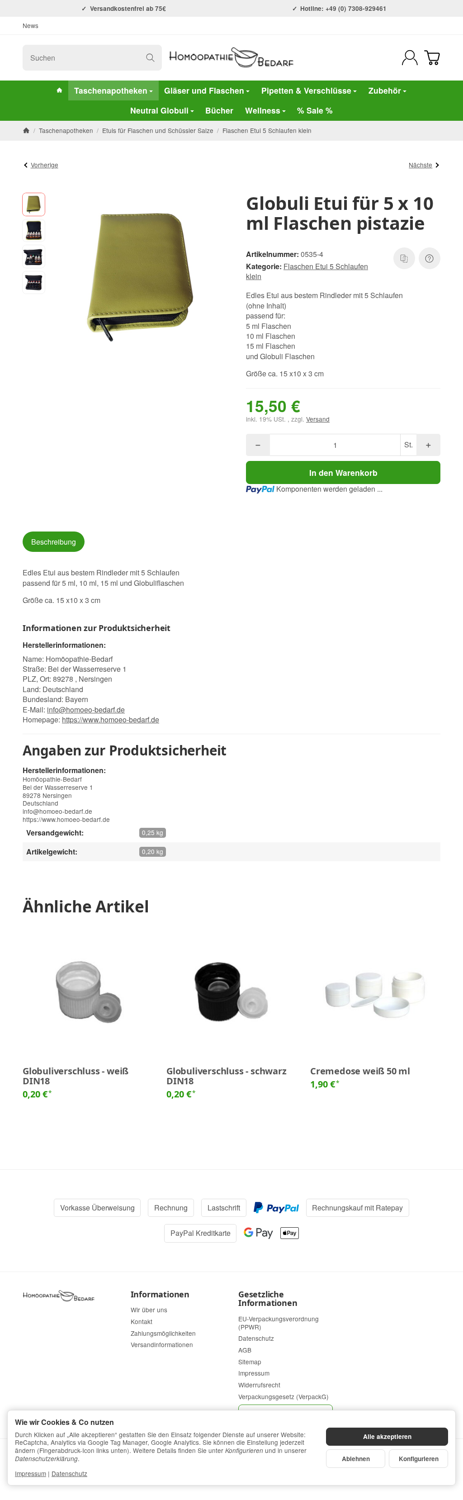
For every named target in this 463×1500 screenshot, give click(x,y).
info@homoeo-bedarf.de (86, 709)
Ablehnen (356, 1458)
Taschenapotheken (110, 90)
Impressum (30, 1473)
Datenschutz (69, 1473)
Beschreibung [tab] (53, 541)
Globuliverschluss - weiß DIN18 (75, 1076)
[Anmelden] (410, 57)
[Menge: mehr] (428, 445)
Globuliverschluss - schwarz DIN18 (226, 1076)
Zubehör (385, 90)
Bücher (219, 110)
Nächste (420, 164)
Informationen (160, 1294)
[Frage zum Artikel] (429, 258)
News (30, 25)
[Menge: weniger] (258, 445)
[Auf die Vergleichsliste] (404, 258)
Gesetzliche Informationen (267, 1299)
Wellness (262, 110)
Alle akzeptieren (387, 1436)
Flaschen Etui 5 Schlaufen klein (307, 271)
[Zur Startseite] (231, 57)
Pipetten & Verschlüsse (306, 90)
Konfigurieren (419, 1458)
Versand (318, 418)
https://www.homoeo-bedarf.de (110, 719)
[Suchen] (150, 58)
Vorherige (44, 164)
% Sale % (315, 110)
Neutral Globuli (159, 110)
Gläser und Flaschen (204, 90)
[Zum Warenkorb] (432, 57)
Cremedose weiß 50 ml (360, 1071)
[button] (34, 204)
